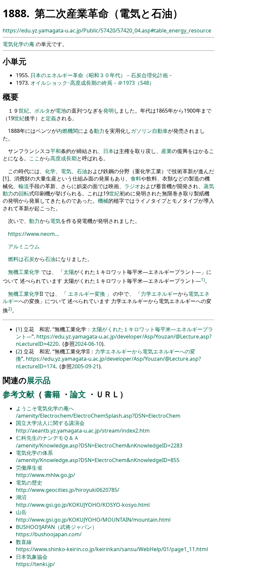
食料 (136, 178)
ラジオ (132, 186)
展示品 (39, 380)
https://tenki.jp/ (35, 564)
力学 (146, 293)
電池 (61, 110)
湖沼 (21, 497)
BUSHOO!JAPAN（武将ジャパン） (56, 527)
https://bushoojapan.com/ (49, 534)
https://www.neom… (33, 233)
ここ (34, 158)
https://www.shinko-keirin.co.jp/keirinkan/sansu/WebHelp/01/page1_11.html (112, 549)
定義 (51, 118)
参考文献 (18, 394)
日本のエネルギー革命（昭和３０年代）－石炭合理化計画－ (101, 75)
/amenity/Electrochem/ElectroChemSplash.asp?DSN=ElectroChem (98, 415)
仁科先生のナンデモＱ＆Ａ (47, 438)
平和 (55, 151)
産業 (166, 151)
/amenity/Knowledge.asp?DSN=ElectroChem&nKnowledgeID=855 (97, 460)
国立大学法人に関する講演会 (50, 423)
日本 (108, 151)
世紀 (24, 110)
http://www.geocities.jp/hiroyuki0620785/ (67, 490)
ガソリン (141, 130)
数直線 (24, 542)
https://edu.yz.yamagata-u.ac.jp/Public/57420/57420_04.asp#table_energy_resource (107, 30)
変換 (100, 293)
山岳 (21, 512)
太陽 (68, 272)
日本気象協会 (32, 556)
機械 (103, 200)
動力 (99, 130)
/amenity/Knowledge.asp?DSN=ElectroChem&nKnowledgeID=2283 (99, 445)
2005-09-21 (85, 366)
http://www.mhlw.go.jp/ (45, 475)
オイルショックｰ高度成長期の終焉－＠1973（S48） (92, 82)
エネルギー (81, 293)
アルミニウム (24, 246)
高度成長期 (63, 158)
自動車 (160, 130)
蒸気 (209, 186)
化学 (50, 171)
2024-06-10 (88, 343)
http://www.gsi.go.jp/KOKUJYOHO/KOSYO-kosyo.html (83, 504)
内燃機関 (67, 130)
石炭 (29, 259)
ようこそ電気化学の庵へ (45, 408)
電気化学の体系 (34, 452)
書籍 (52, 394)
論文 (78, 394)
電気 (66, 171)
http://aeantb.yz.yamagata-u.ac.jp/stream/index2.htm (83, 430)
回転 (24, 193)
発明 (108, 110)
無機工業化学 (24, 272)
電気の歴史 (29, 482)
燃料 (13, 259)
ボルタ (42, 110)
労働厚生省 (29, 467)
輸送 (24, 186)
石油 (82, 171)
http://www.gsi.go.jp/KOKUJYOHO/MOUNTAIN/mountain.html (93, 519)
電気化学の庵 (19, 44)
